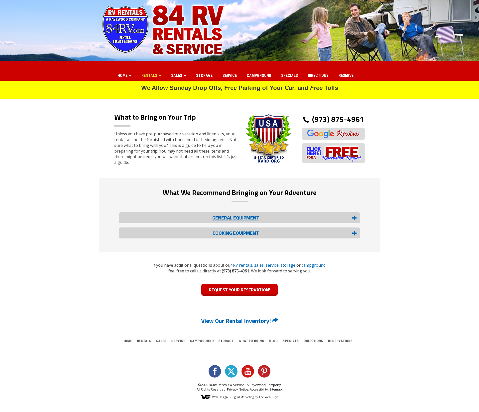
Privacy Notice (237, 389)
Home (123, 75)
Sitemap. (276, 389)
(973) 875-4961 (337, 119)
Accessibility (259, 389)
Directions (318, 75)
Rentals (149, 75)
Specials (289, 75)
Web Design (220, 397)
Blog (273, 341)
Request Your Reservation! (239, 289)
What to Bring (251, 341)
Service (230, 75)
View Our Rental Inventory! (236, 320)
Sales (177, 75)
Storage (204, 75)
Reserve (346, 75)
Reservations (340, 341)
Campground (259, 75)
